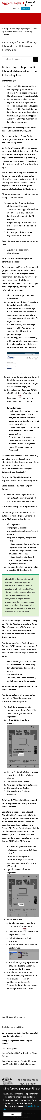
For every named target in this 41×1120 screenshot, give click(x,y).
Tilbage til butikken (30, 3)
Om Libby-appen (9, 1048)
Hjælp (6, 28)
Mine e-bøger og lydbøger (20, 28)
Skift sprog (25, 8)
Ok (12, 1114)
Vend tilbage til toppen (12, 1017)
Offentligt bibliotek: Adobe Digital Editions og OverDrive (19, 31)
